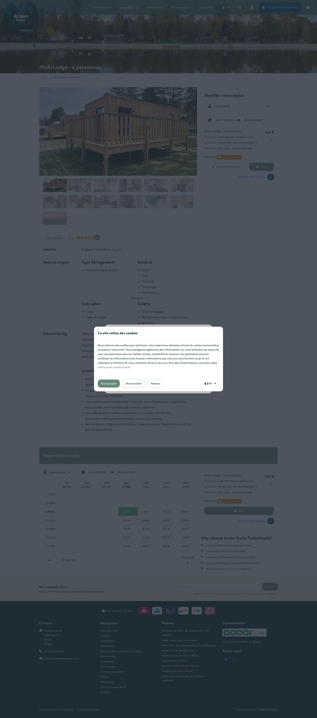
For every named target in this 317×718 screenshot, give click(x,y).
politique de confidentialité (114, 367)
